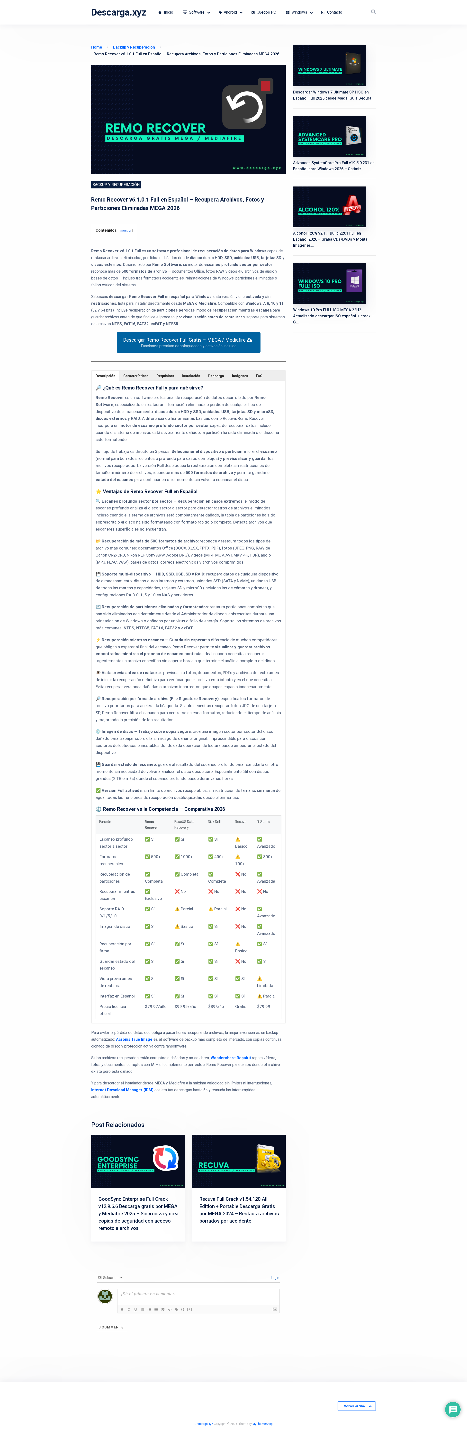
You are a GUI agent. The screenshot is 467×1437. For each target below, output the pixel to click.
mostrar (125, 230)
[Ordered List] (149, 1309)
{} (183, 1309)
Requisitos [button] (165, 376)
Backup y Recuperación (116, 184)
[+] (189, 1309)
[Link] (176, 1309)
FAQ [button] (259, 376)
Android (230, 12)
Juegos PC (266, 12)
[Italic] (129, 1309)
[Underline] (135, 1309)
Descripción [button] (105, 376)
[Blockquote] (163, 1309)
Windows (298, 12)
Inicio (168, 12)
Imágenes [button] (240, 376)
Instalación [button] (191, 376)
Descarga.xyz (118, 12)
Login (274, 1278)
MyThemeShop (262, 1424)
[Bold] (122, 1309)
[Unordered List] (156, 1309)
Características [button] (136, 376)
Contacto (334, 12)
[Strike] (142, 1309)
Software (196, 12)
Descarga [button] (216, 376)
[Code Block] (169, 1309)
